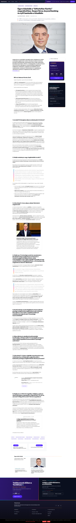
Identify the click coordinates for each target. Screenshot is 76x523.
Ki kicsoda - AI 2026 (35, 511)
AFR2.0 (13, 437)
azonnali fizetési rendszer (20, 437)
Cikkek (9, 1)
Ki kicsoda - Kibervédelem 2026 (37, 513)
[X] (61, 506)
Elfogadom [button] (44, 521)
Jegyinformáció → (17, 496)
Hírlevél (49, 515)
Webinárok (16, 513)
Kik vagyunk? (50, 511)
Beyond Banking (29, 437)
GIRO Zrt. (43, 437)
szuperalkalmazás (36, 438)
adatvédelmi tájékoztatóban (30, 521)
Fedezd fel (72, 1)
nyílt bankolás (14, 438)
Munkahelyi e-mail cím (53, 96)
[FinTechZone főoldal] (4, 1)
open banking (21, 438)
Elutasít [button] (49, 521)
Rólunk (16, 1)
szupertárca (42, 438)
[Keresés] (19, 1)
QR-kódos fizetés (28, 438)
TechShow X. (17, 511)
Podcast (12, 1)
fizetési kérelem (36, 437)
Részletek (24, 386)
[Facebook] (56, 506)
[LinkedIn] (58, 506)
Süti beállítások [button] (38, 521)
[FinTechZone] (28, 502)
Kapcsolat (49, 513)
